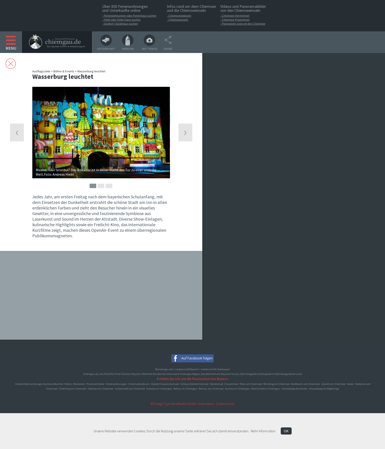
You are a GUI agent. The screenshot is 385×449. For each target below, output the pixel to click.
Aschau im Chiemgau (237, 388)
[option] (101, 132)
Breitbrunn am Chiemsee (305, 384)
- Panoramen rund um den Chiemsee (242, 23)
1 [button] (93, 186)
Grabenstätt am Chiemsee (130, 388)
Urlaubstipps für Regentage (324, 388)
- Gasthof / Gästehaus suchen (120, 23)
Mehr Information (263, 431)
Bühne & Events (63, 71)
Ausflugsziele (41, 71)
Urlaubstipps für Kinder (294, 388)
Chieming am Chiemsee (72, 388)
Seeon (350, 384)
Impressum (206, 403)
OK (286, 431)
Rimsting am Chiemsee (276, 384)
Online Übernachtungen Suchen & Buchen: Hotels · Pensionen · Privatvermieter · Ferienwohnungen (71, 384)
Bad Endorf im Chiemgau (265, 388)
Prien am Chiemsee (251, 384)
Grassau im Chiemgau (159, 388)
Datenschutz (225, 403)
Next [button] (185, 132)
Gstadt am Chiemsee (333, 384)
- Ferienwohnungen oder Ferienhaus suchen (129, 15)
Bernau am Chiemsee (211, 388)
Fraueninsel (231, 384)
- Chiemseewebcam (179, 15)
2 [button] (101, 186)
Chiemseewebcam (139, 384)
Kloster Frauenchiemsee (165, 384)
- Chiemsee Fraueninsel (235, 19)
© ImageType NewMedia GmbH (173, 403)
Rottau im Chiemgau (185, 388)
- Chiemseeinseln (177, 19)
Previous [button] (17, 132)
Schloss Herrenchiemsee (194, 384)
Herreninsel (216, 384)
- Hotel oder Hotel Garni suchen (121, 19)
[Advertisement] (237, 142)
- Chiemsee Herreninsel (234, 15)
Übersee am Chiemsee (100, 388)
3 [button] (109, 186)
